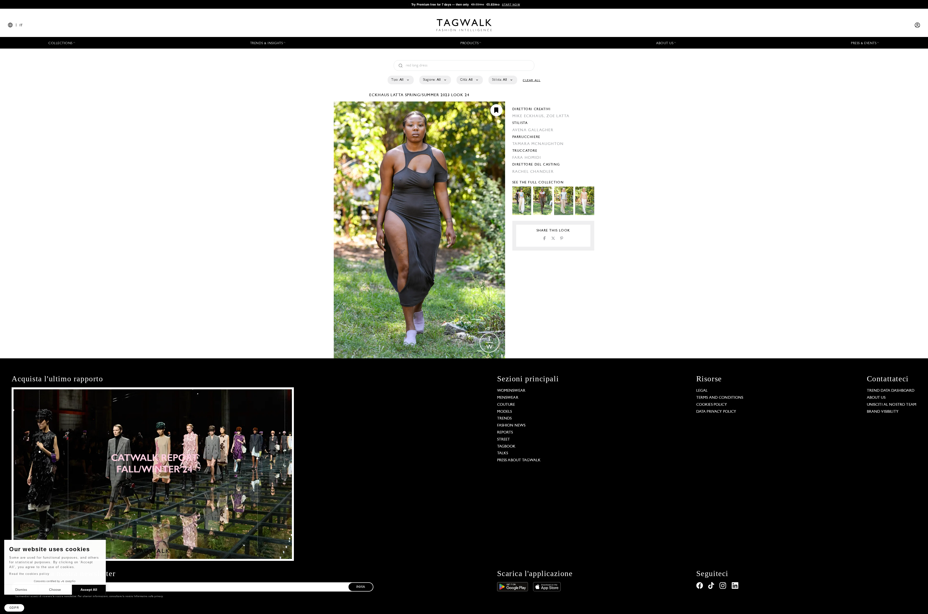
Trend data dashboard (891, 391)
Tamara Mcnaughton (538, 144)
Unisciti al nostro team (891, 405)
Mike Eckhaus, (529, 116)
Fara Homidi (526, 158)
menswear (507, 398)
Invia (360, 587)
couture (506, 405)
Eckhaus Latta (387, 95)
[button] (14, 608)
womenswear (511, 391)
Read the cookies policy (30, 574)
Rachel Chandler (533, 172)
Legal (702, 391)
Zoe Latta (557, 116)
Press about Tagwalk (519, 460)
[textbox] (400, 80)
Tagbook (506, 446)
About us (876, 398)
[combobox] (400, 80)
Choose (55, 590)
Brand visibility (883, 412)
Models (504, 412)
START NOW (511, 4)
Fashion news (511, 425)
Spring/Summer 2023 (427, 95)
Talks (502, 453)
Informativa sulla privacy (148, 596)
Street (503, 439)
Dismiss (22, 590)
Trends (504, 418)
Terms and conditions (719, 398)
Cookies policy (711, 405)
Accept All (89, 590)
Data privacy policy (716, 412)
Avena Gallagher (533, 130)
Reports (505, 432)
